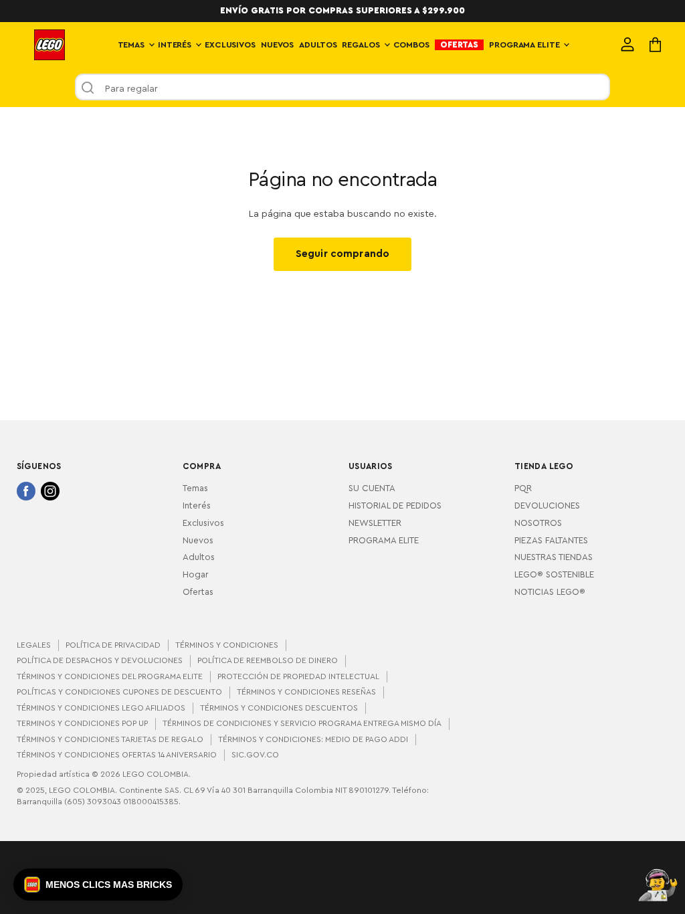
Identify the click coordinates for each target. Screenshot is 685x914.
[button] (98, 885)
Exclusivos (203, 523)
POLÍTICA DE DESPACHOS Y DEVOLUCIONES (100, 660)
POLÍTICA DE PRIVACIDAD (113, 645)
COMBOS (411, 45)
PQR (523, 488)
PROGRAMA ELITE (525, 45)
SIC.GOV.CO (255, 755)
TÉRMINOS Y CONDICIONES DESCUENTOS (279, 708)
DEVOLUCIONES (547, 506)
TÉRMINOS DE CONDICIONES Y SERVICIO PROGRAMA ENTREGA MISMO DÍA (302, 723)
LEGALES (34, 645)
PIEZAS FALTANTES (551, 540)
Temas (195, 488)
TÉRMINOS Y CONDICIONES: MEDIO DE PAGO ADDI (313, 739)
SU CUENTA (372, 488)
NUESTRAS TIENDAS (553, 557)
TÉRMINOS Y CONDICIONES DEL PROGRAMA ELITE (110, 676)
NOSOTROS (538, 523)
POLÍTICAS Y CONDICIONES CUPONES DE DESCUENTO (119, 692)
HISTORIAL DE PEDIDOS (395, 506)
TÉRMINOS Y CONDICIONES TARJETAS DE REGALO (110, 739)
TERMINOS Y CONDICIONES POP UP (82, 723)
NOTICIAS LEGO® (549, 592)
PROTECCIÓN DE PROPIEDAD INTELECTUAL (298, 676)
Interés (197, 506)
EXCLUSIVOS (230, 45)
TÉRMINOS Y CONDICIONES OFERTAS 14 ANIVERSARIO (117, 755)
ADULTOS (317, 45)
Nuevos (198, 540)
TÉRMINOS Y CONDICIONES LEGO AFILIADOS (101, 708)
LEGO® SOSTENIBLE (554, 574)
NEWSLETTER (375, 523)
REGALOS (362, 45)
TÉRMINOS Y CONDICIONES (226, 645)
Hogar (196, 574)
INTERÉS (176, 45)
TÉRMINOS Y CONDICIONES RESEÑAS (306, 692)
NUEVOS (277, 45)
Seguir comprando (342, 254)
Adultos (199, 557)
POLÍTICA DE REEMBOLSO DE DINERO (267, 660)
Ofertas (198, 592)
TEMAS (132, 45)
